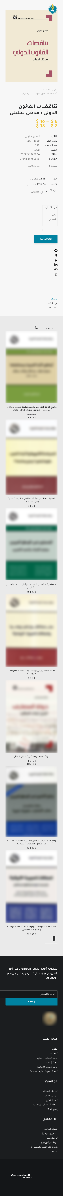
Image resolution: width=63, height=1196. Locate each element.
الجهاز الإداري (51, 1100)
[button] (7, 9)
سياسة (44, 90)
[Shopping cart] (16, 9)
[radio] (51, 215)
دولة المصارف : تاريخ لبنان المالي (31, 757)
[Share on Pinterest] (55, 261)
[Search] (21, 9)
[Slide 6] (47, 943)
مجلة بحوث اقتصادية (47, 1067)
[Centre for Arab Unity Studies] (52, 9)
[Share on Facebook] (55, 251)
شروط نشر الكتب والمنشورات (44, 1147)
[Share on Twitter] (55, 256)
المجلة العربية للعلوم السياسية (43, 1071)
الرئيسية (54, 90)
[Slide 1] (56, 943)
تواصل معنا (52, 1138)
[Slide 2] (55, 943)
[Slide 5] (49, 943)
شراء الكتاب (51, 207)
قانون (30, 166)
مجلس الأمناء (51, 1096)
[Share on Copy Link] (55, 275)
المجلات (53, 1053)
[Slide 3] (53, 943)
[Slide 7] (45, 943)
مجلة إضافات (51, 1062)
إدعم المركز (52, 1109)
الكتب (54, 1049)
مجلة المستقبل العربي (47, 1058)
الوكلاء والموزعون (49, 1142)
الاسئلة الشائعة (50, 1129)
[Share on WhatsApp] (55, 270)
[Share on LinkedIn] (55, 266)
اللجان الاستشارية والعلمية (45, 1105)
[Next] (54, 938)
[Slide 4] (51, 943)
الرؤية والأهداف (50, 1091)
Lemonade (26, 1178)
